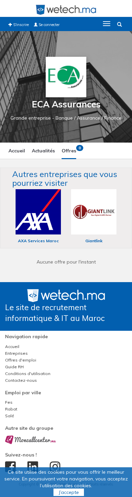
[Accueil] (66, 9)
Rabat (11, 409)
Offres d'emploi (20, 360)
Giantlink (94, 240)
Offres (69, 149)
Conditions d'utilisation (27, 373)
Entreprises (16, 353)
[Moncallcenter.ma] (30, 439)
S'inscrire (20, 24)
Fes (9, 402)
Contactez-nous (21, 380)
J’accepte (69, 492)
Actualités (43, 151)
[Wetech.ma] (66, 294)
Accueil (16, 151)
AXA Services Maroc (38, 240)
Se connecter (49, 24)
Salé (9, 415)
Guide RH (14, 366)
